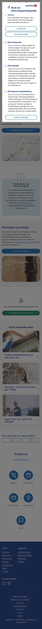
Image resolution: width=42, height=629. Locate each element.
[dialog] (21, 62)
